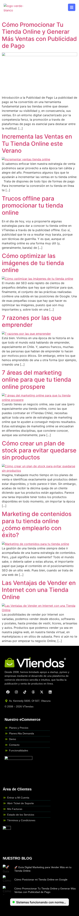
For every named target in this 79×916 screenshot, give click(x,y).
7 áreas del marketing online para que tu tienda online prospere (36, 379)
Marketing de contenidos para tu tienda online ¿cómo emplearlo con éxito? (36, 524)
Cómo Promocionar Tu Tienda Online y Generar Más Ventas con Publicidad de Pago (39, 35)
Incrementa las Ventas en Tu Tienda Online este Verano (37, 143)
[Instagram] (16, 692)
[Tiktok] (24, 692)
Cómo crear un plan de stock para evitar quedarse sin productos (39, 450)
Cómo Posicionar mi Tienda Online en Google (40, 879)
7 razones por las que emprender (32, 321)
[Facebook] (8, 692)
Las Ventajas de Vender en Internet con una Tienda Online (39, 590)
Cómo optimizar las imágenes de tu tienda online (33, 262)
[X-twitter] (41, 692)
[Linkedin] (50, 692)
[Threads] (33, 692)
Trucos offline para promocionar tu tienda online (32, 205)
